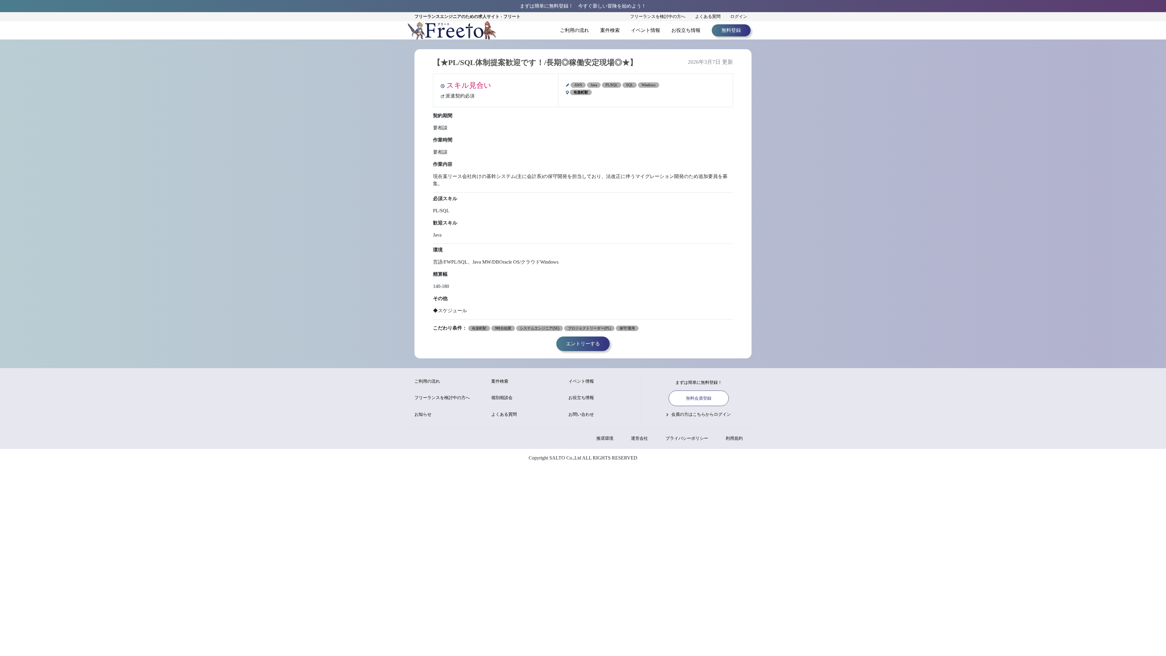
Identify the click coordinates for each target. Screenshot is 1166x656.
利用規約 (734, 438)
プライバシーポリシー (687, 438)
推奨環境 (604, 438)
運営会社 (639, 438)
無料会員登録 (698, 398)
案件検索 (610, 30)
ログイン (738, 16)
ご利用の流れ (574, 30)
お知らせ (422, 414)
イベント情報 (645, 30)
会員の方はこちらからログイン (701, 414)
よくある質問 (708, 16)
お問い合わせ (581, 414)
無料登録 (731, 30)
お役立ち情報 (686, 30)
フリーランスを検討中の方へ (657, 16)
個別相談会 (502, 397)
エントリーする (583, 343)
